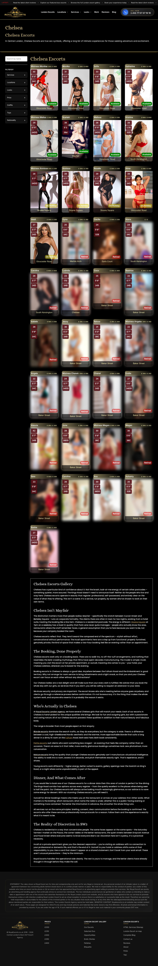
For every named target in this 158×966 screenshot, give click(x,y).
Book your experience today (116, 3)
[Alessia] (44, 449)
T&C (125, 955)
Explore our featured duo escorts (53, 3)
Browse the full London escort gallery (85, 3)
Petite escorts (40, 743)
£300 (47, 935)
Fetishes (87, 943)
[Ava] (107, 500)
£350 (47, 939)
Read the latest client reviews (24, 3)
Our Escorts (89, 927)
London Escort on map (132, 931)
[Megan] (139, 449)
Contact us (127, 939)
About (125, 947)
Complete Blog (129, 935)
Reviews (126, 943)
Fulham (69, 737)
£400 (47, 943)
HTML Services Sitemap (133, 927)
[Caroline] (76, 500)
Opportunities (89, 935)
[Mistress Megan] (107, 449)
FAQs (125, 951)
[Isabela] (44, 345)
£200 (47, 927)
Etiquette (87, 947)
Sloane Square (138, 622)
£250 (47, 931)
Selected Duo (89, 931)
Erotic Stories (89, 939)
